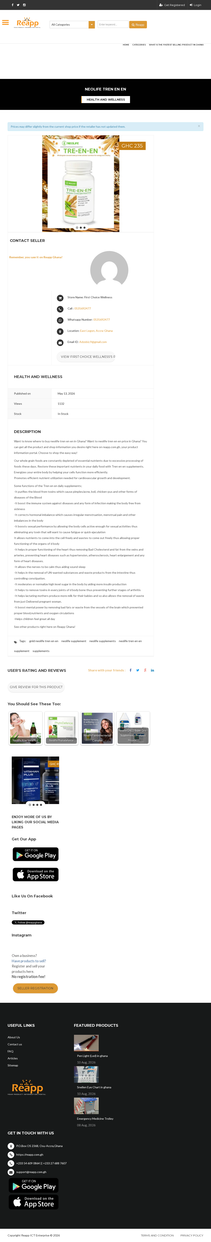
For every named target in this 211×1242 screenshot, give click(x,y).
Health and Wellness (106, 99)
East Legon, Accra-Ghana (96, 330)
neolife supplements (102, 641)
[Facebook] (130, 670)
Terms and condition (157, 1235)
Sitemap (13, 1065)
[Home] (27, 22)
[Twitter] (137, 670)
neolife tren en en (130, 641)
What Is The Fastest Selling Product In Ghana (176, 44)
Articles (13, 1058)
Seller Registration (35, 988)
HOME (126, 44)
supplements (41, 651)
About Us (14, 1037)
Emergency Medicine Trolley (95, 1118)
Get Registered (174, 5)
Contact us (15, 1044)
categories (139, 44)
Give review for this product (36, 687)
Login (197, 5)
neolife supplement (73, 641)
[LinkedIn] (152, 670)
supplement (21, 651)
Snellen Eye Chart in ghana (94, 1087)
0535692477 (82, 308)
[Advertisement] (58, 49)
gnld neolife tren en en (43, 641)
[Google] (145, 670)
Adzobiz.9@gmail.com (93, 342)
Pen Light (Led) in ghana (92, 1056)
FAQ (10, 1051)
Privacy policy (192, 1235)
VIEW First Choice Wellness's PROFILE (88, 357)
